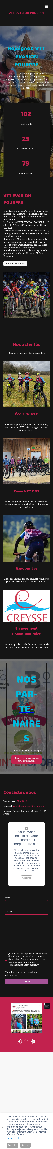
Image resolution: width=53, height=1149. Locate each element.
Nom (7, 897)
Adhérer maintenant (15, 263)
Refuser (25, 1145)
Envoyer (26, 981)
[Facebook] (19, 1041)
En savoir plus (14, 1138)
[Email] (33, 1041)
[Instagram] (26, 1041)
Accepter (26, 878)
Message (9, 911)
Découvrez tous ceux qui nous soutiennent (26, 759)
